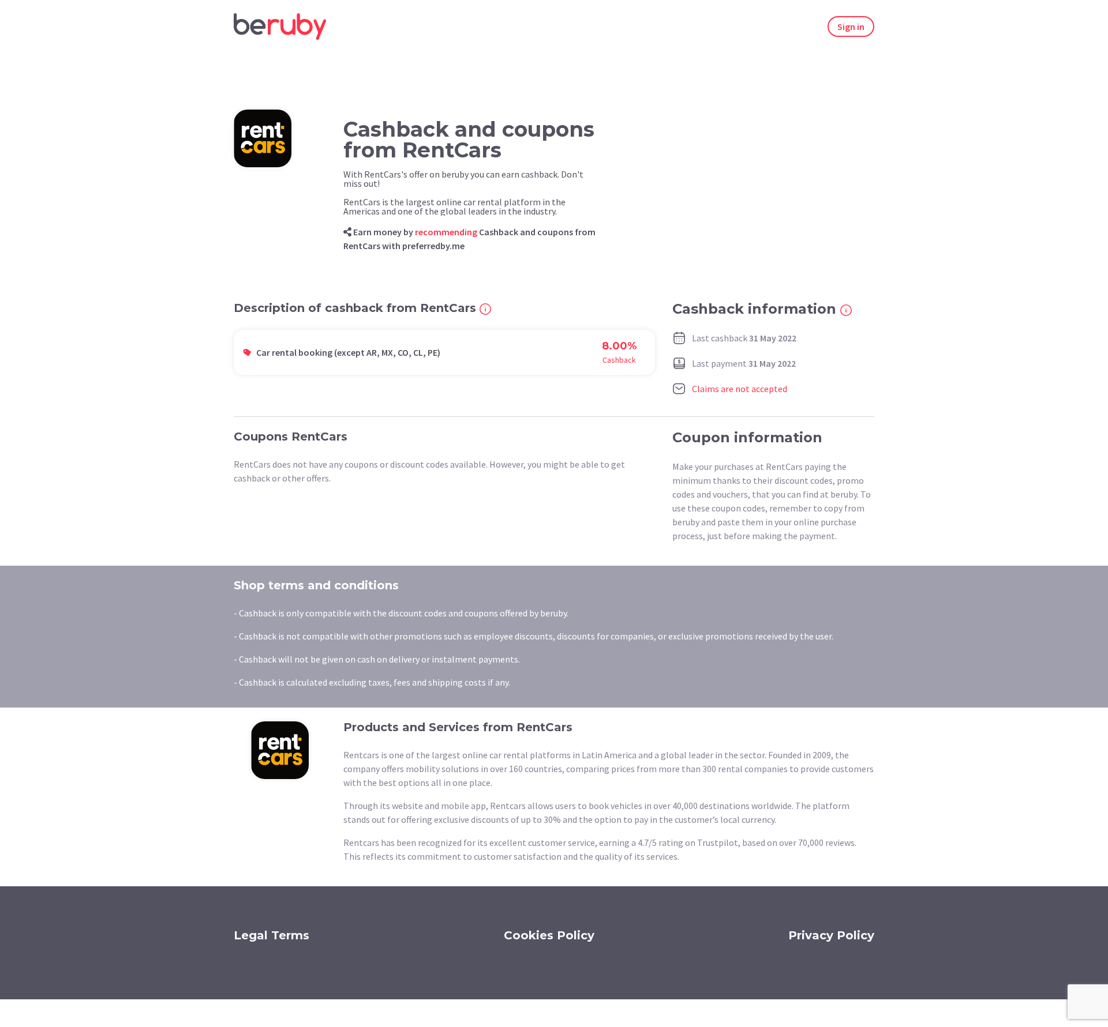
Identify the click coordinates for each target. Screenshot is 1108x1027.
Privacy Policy (831, 935)
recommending (446, 232)
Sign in (850, 26)
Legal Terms (271, 935)
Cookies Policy (549, 935)
